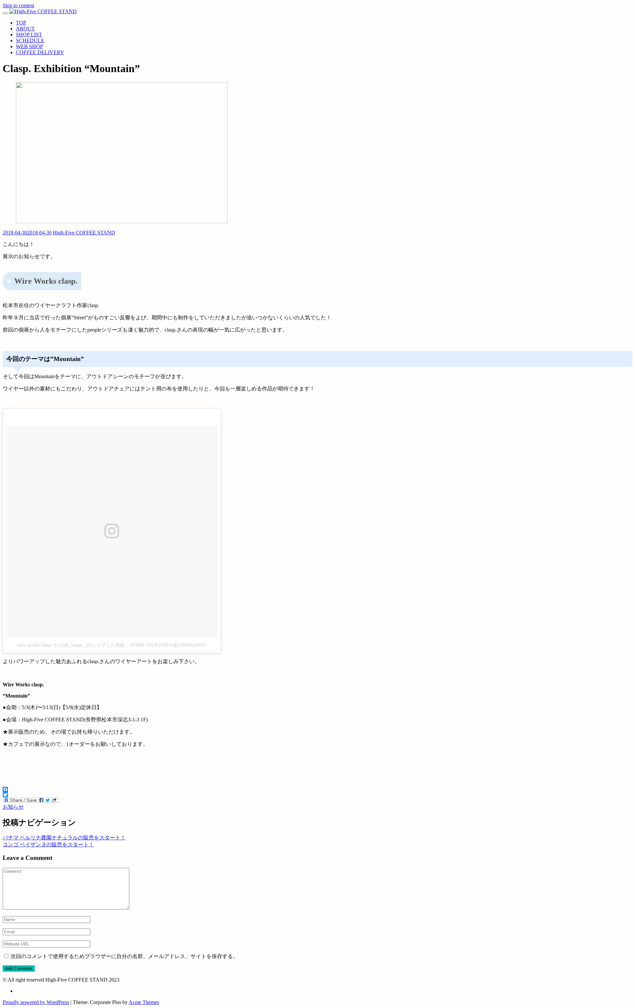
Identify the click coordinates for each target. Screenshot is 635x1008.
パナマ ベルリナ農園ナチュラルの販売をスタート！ (64, 837)
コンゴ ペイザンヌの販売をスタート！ (48, 844)
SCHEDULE (30, 40)
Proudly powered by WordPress (36, 1002)
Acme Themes (144, 1002)
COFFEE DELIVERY (40, 52)
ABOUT (25, 28)
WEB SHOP (29, 46)
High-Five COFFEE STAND (84, 232)
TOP (21, 22)
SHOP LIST (29, 34)
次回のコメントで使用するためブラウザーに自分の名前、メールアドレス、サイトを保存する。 (124, 956)
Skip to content (18, 5)
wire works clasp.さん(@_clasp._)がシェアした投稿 (71, 645)
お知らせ (13, 807)
